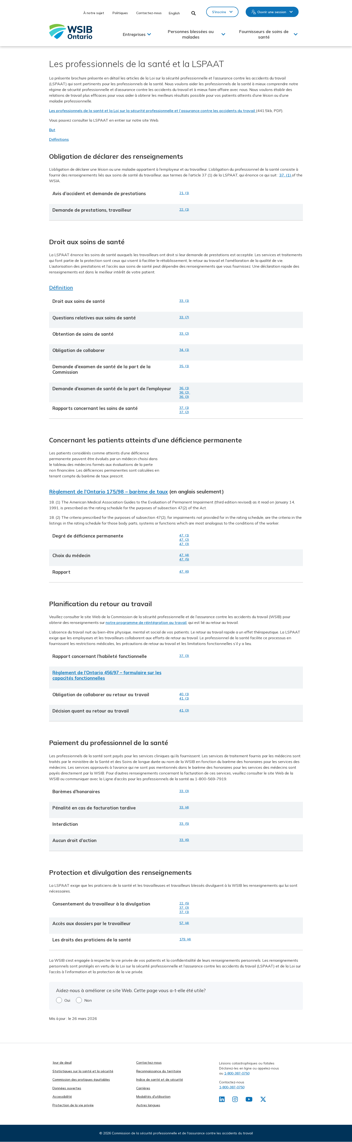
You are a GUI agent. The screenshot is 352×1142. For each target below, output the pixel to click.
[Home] (70, 31)
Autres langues (148, 1105)
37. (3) (184, 656)
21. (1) (184, 193)
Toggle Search (194, 13)
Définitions (59, 139)
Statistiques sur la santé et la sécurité (82, 1071)
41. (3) (184, 710)
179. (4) (185, 939)
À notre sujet (93, 13)
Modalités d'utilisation (153, 1096)
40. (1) (184, 694)
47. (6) (184, 571)
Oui (67, 1000)
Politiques (120, 13)
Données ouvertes (66, 1088)
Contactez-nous (149, 13)
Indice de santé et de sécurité (159, 1079)
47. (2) (184, 539)
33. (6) (184, 840)
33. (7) (184, 317)
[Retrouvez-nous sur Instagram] (235, 1100)
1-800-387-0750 (237, 1073)
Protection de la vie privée (73, 1105)
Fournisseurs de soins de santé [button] (264, 34)
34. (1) (184, 350)
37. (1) (285, 175)
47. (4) (184, 555)
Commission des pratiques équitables (81, 1079)
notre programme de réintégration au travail (146, 622)
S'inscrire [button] (219, 12)
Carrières (143, 1088)
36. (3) (184, 397)
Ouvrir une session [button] (271, 12)
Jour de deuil (62, 1062)
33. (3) (184, 791)
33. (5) (184, 823)
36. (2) (184, 392)
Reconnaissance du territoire (158, 1071)
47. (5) (184, 559)
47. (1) (184, 535)
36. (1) (184, 388)
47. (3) (184, 544)
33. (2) (184, 333)
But (52, 129)
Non (88, 1000)
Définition (61, 287)
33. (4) (184, 807)
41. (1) (184, 698)
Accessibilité (62, 1096)
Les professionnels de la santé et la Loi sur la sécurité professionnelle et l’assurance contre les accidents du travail (152, 110)
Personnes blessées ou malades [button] (191, 34)
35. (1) (184, 366)
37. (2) (184, 412)
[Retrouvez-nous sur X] (263, 1100)
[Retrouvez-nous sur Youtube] (248, 1100)
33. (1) (184, 301)
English (174, 13)
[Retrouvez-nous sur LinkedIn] (222, 1100)
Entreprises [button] (134, 34)
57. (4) (184, 923)
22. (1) (184, 209)
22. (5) (184, 903)
